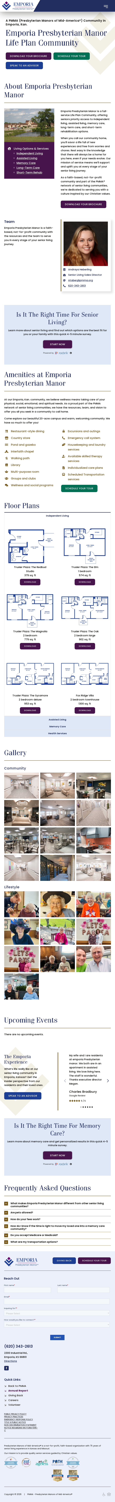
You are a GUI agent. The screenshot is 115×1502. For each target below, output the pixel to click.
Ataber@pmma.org (80, 280)
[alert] (57, 1034)
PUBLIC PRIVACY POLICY (15, 1414)
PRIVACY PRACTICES (13, 1416)
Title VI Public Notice (15, 1422)
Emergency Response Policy (18, 1419)
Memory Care (26, 163)
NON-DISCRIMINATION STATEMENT (20, 1425)
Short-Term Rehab (29, 172)
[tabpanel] (57, 617)
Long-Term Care (28, 168)
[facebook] (6, 1368)
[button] (80, 1107)
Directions (10, 1361)
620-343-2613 (77, 285)
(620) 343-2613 (18, 1346)
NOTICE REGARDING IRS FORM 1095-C (21, 1429)
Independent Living (30, 153)
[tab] (57, 515)
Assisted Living (27, 158)
